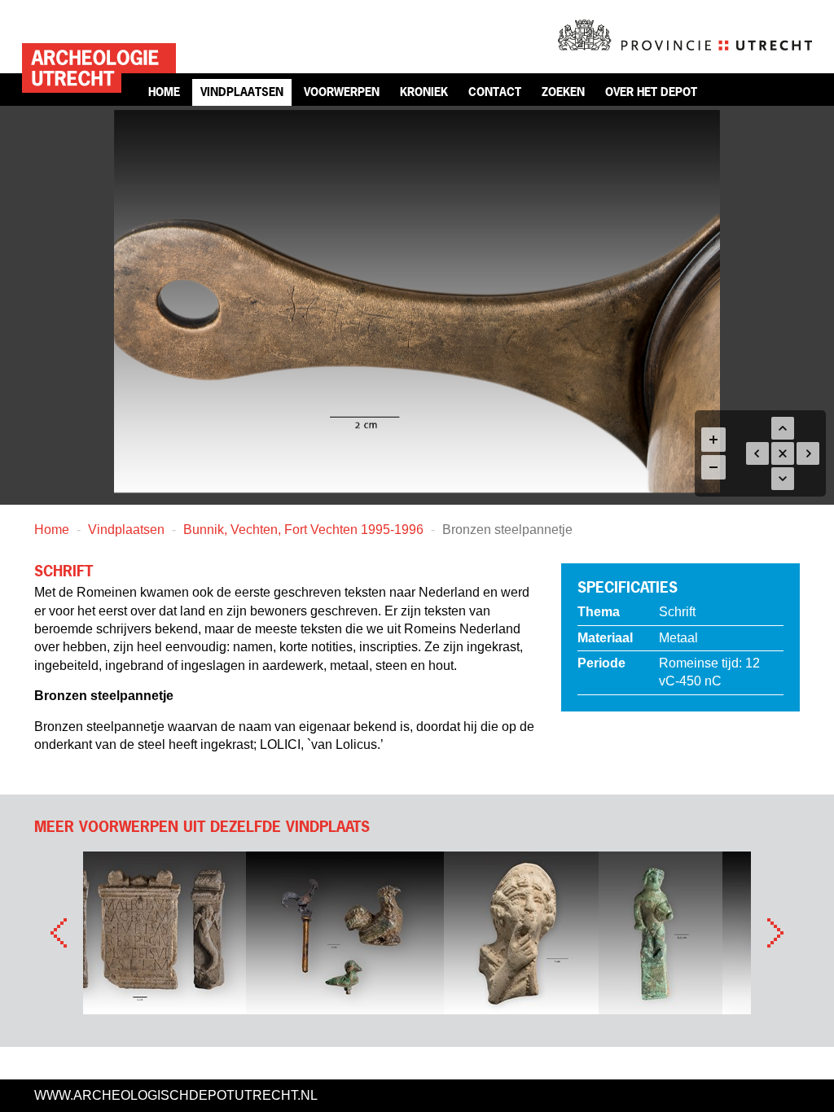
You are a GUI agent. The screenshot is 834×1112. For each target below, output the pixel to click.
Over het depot (651, 91)
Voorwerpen (342, 91)
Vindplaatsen (241, 91)
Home (164, 91)
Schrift (677, 612)
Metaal (678, 638)
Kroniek (424, 91)
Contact (494, 91)
